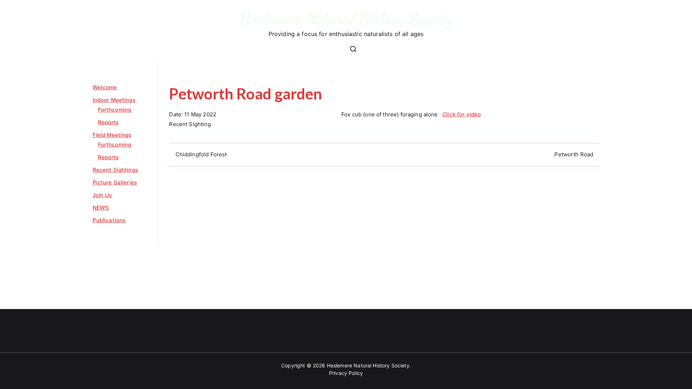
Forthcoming (115, 109)
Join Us (102, 195)
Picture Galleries (115, 182)
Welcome (105, 87)
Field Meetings (112, 134)
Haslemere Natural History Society (346, 18)
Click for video (461, 114)
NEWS (101, 207)
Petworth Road (573, 154)
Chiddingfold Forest (201, 154)
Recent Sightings (115, 169)
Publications (109, 220)
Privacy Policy (346, 373)
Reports (108, 122)
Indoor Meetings (114, 100)
